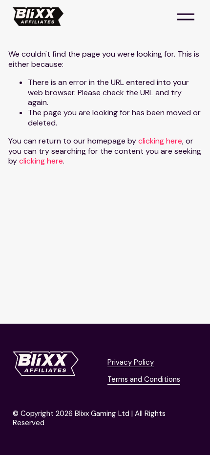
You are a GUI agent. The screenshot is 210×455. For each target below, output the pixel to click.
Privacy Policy (130, 362)
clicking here (160, 141)
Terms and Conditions (143, 379)
